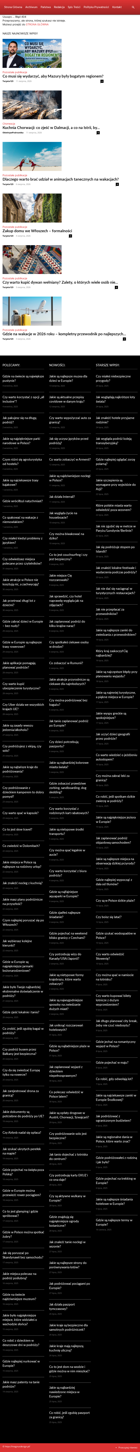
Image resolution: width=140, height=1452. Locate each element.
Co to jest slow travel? (17, 829)
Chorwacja (9, 123)
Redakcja (59, 7)
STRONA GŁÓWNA (37, 24)
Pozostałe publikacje (15, 72)
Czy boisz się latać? (109, 917)
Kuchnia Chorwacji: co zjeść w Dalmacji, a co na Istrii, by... (51, 128)
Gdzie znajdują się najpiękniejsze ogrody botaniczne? (64, 1221)
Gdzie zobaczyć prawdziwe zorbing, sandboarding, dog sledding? (67, 788)
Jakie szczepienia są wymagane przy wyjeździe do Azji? (116, 485)
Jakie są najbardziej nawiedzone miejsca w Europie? (64, 1392)
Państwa (46, 7)
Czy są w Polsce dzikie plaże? (115, 900)
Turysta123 (8, 81)
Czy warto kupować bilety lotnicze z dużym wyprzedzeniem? (113, 1000)
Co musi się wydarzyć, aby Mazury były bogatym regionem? (53, 76)
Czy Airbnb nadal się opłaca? (22, 1132)
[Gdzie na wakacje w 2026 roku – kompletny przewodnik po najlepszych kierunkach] (64, 311)
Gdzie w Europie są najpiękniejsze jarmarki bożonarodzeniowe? (18, 966)
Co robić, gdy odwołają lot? (114, 1079)
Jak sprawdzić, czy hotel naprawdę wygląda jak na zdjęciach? (66, 601)
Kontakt (117, 7)
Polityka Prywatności (96, 7)
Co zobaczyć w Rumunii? (66, 663)
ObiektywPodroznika (13, 132)
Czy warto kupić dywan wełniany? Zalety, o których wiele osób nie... (60, 282)
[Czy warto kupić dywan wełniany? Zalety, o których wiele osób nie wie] (60, 259)
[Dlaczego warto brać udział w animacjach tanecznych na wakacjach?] (61, 156)
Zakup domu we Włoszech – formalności (37, 231)
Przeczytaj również (127, 1447)
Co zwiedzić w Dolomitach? (21, 845)
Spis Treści (74, 7)
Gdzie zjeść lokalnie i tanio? (21, 1012)
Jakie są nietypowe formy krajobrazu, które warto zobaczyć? (66, 979)
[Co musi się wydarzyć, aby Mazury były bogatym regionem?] (53, 53)
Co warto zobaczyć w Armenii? (70, 459)
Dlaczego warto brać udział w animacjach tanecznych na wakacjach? (61, 179)
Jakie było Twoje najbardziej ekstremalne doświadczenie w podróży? (23, 991)
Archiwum (31, 7)
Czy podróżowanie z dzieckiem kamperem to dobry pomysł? (23, 792)
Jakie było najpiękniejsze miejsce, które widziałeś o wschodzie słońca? (20, 1320)
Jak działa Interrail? (62, 496)
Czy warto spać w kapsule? (21, 813)
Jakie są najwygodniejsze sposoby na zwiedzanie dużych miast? (66, 1005)
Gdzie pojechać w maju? (112, 1062)
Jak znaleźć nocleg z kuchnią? (23, 883)
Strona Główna (13, 7)
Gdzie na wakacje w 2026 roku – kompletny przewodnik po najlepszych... (64, 334)
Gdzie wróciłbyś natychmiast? (23, 501)
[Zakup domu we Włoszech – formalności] (37, 208)
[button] (133, 7)
